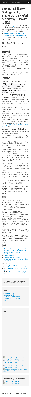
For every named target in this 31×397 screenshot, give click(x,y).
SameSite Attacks (8, 254)
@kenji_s (5, 302)
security (24, 266)
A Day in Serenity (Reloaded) (12, 2)
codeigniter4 (15, 266)
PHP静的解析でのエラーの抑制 (11, 298)
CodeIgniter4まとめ (8, 293)
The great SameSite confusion (12, 257)
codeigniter (8, 266)
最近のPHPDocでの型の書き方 (11, 297)
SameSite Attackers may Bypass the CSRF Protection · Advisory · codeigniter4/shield (15, 34)
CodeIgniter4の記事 (8, 295)
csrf (20, 266)
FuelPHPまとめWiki (8, 300)
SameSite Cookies (9, 255)
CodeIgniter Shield (15, 26)
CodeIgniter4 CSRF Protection (12, 252)
